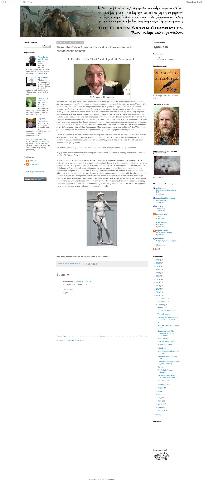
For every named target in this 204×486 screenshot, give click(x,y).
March (160, 404)
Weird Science (163, 338)
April (160, 401)
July (159, 391)
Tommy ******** (161, 216)
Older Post (143, 336)
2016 (158, 292)
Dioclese (32, 161)
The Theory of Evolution (43, 99)
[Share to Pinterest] (96, 263)
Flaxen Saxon (34, 164)
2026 (158, 260)
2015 (158, 295)
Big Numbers (43, 78)
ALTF (158, 249)
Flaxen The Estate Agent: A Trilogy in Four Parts (167, 318)
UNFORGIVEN (161, 222)
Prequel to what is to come (36, 139)
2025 (158, 263)
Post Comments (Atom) (75, 340)
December (162, 298)
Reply (65, 293)
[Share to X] (91, 263)
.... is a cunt (160, 188)
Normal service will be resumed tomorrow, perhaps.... (166, 333)
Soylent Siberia (162, 231)
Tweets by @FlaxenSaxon (34, 172)
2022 (158, 273)
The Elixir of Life (164, 381)
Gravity (160, 367)
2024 (158, 266)
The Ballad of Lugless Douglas (166, 371)
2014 (158, 415)
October (161, 305)
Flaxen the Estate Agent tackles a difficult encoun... (168, 376)
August (160, 388)
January (161, 411)
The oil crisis (160, 208)
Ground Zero (162, 308)
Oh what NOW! (162, 214)
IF (158, 322)
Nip (159, 58)
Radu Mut (159, 224)
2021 (158, 276)
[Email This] (86, 263)
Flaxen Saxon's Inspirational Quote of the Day (168, 363)
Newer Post (61, 336)
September (162, 385)
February (161, 407)
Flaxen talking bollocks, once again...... (43, 59)
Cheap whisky (161, 200)
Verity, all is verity (164, 314)
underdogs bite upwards (165, 198)
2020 (158, 279)
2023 (158, 270)
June (160, 394)
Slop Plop (41, 119)
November (162, 302)
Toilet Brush (162, 348)
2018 (158, 286)
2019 (158, 282)
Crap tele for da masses (166, 341)
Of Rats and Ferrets (165, 345)
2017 (158, 289)
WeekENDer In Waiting (164, 233)
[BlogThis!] (88, 263)
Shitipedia (160, 239)
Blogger (112, 479)
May (159, 398)
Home (102, 336)
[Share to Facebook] (94, 263)
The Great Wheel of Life (166, 311)
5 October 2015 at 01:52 (83, 281)
